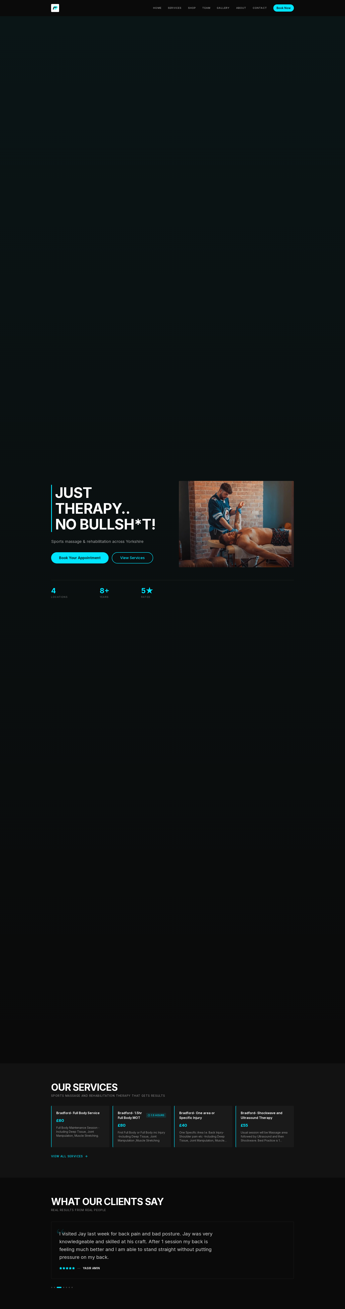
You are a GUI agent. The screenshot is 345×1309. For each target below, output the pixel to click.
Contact (260, 7)
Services (175, 7)
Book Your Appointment (80, 558)
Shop (192, 7)
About (241, 7)
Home (157, 7)
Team (206, 7)
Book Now (284, 8)
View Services (132, 558)
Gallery (223, 7)
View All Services (67, 1156)
